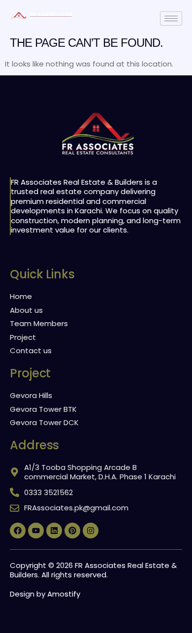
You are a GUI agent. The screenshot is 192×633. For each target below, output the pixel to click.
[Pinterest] (72, 530)
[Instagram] (90, 530)
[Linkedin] (54, 530)
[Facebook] (18, 530)
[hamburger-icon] (171, 18)
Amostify (63, 594)
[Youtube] (36, 530)
